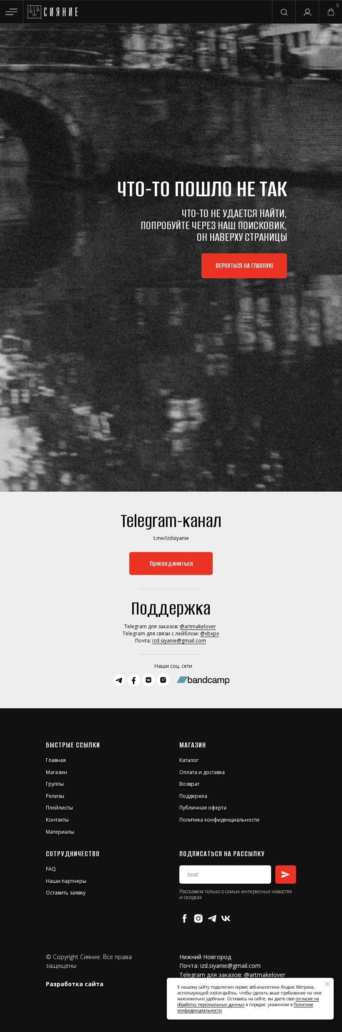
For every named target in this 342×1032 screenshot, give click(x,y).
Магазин (56, 772)
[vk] (226, 918)
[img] (52, 12)
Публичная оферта (202, 807)
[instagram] (198, 918)
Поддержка (193, 796)
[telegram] (212, 918)
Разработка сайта (74, 984)
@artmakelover (198, 626)
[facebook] (184, 918)
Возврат (189, 783)
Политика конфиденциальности (219, 819)
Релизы (55, 796)
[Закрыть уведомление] (327, 984)
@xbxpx (209, 633)
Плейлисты (59, 807)
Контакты (57, 819)
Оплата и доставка (202, 772)
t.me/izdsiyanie (171, 538)
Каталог (189, 760)
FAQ (51, 868)
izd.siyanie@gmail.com (179, 640)
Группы (55, 783)
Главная (56, 760)
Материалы (60, 831)
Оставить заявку (66, 892)
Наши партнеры (66, 881)
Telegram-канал (171, 520)
